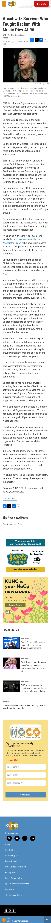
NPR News (9, 498)
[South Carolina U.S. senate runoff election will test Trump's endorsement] (11, 643)
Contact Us (9, 889)
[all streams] (47, 919)
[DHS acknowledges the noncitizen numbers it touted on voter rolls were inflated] (11, 686)
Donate (42, 4)
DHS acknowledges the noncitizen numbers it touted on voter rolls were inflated (34, 688)
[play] (4, 919)
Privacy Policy (10, 873)
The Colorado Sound (13, 895)
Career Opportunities (13, 861)
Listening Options (12, 856)
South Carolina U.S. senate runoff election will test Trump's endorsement (33, 645)
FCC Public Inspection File (15, 867)
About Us (9, 850)
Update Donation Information (17, 884)
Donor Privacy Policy (13, 878)
